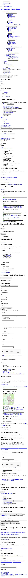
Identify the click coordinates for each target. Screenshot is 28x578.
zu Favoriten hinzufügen (8, 500)
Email (3, 344)
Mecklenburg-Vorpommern (14, 36)
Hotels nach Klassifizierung (11, 56)
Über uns (5, 63)
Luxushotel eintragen (9, 562)
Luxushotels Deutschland (11, 26)
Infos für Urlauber (9, 65)
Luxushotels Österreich (10, 13)
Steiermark (10, 20)
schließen (12, 133)
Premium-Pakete (17, 562)
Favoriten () (6, 539)
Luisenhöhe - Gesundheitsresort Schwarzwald (12, 207)
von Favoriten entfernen (17, 108)
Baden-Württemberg (12, 27)
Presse (7, 67)
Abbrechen (14, 473)
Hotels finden (6, 11)
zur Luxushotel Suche (5, 126)
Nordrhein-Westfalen (12, 38)
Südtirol (10, 49)
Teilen (5, 497)
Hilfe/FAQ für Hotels (5, 560)
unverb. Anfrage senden (8, 106)
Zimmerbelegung (5, 317)
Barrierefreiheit (6, 1)
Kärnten (10, 15)
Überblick (3, 228)
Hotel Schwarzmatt (17, 213)
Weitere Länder (9, 55)
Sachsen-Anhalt (11, 42)
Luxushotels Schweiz (10, 54)
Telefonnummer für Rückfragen (8, 347)
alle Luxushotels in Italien (13, 53)
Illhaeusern (8, 255)
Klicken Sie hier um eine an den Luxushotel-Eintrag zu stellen (12, 480)
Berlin (9, 30)
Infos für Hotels (9, 64)
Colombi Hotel (16, 217)
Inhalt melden (6, 115)
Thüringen (10, 45)
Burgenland (10, 14)
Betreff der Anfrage (6, 333)
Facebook (3, 572)
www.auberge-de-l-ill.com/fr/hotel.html (11, 107)
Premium (2, 189)
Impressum (3, 567)
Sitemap (21, 555)
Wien (9, 23)
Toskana (10, 51)
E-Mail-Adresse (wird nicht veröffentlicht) (10, 460)
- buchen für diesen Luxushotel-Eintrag (10, 523)
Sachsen (10, 41)
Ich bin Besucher (10, 534)
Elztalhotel (15, 215)
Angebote (5, 61)
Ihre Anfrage (4, 335)
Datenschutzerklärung (7, 355)
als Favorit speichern (8, 108)
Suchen (18, 69)
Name (3, 457)
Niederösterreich (11, 16)
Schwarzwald (11, 44)
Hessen (9, 35)
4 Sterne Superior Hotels (13, 57)
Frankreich (8, 257)
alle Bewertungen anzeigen (6, 147)
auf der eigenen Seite (10, 522)
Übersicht (5, 119)
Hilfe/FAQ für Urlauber (15, 560)
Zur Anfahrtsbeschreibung (8, 372)
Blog (4, 62)
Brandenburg (11, 31)
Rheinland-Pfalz (11, 40)
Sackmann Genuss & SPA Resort (10, 199)
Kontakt (8, 272)
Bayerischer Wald (12, 28)
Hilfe (4, 4)
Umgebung (3, 233)
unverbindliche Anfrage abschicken (8, 359)
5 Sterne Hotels (11, 58)
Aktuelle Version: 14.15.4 (10, 575)
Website (3, 312)
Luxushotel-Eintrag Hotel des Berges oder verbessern (14, 520)
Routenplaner (3, 241)
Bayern (9, 29)
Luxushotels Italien (10, 48)
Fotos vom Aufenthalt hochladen (10, 111)
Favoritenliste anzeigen (5, 133)
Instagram (7, 572)
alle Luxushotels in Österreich (14, 24)
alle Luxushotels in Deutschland (14, 47)
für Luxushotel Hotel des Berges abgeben (11, 514)
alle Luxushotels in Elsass (6, 125)
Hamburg (10, 34)
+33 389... (6, 182)
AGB (15, 467)
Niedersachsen (11, 37)
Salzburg (10, 18)
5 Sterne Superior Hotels (13, 60)
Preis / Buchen (4, 103)
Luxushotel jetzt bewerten (9, 285)
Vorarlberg (10, 22)
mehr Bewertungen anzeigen (6, 308)
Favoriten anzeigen (7, 502)
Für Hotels (3, 555)
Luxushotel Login (6, 3)
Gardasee (10, 50)
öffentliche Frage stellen (18, 452)
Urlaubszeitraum (5, 314)
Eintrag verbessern (7, 113)
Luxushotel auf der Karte (6, 179)
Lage (4, 120)
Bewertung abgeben (7, 109)
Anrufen (5, 499)
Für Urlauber (8, 555)
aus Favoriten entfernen (18, 500)
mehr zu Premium (4, 194)
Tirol (9, 21)
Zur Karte (5, 371)
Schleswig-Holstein (12, 43)
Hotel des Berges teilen (8, 112)
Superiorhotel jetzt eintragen (6, 548)
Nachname (4, 342)
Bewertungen (6, 123)
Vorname (3, 339)
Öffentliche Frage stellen (8, 504)
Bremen (10, 33)
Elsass (10, 256)
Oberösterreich (11, 17)
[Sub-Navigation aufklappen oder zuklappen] (16, 13)
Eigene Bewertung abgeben (6, 277)
